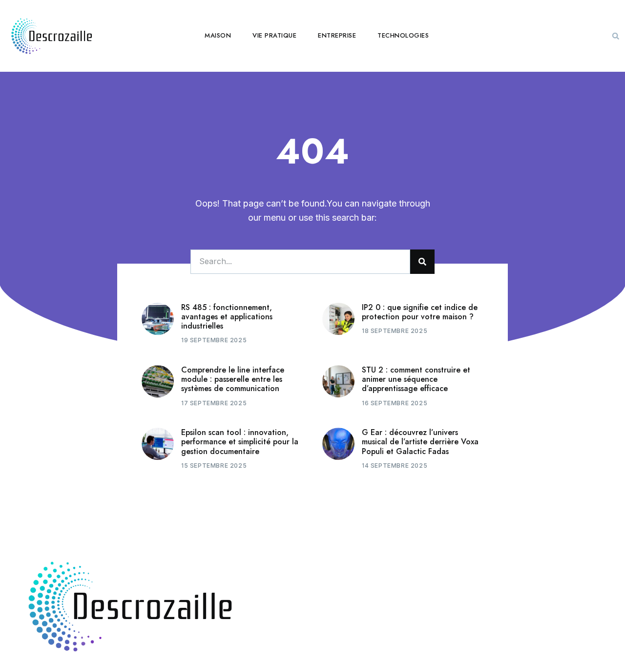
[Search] (422, 261)
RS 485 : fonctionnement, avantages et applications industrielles (226, 317)
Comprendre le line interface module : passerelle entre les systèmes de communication (232, 379)
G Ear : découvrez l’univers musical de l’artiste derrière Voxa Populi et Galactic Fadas (420, 441)
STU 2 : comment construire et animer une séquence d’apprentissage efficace (416, 379)
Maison (218, 35)
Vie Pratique (274, 35)
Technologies (403, 35)
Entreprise (337, 35)
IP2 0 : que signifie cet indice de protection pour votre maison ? (420, 312)
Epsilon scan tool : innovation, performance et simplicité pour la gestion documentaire (239, 441)
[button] (615, 36)
